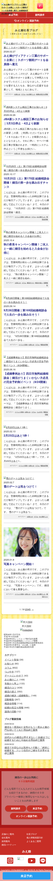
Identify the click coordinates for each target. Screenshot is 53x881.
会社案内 (6, 837)
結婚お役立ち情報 (42, 94)
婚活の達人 (39, 283)
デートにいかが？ (14, 675)
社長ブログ (31, 833)
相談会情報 (44, 345)
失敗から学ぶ (12, 683)
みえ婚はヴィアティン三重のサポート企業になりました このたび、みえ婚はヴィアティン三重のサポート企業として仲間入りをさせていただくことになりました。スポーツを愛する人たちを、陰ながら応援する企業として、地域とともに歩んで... (26, 70)
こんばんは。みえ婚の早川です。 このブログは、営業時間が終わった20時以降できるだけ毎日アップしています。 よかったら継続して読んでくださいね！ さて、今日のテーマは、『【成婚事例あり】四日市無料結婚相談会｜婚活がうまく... (26, 388)
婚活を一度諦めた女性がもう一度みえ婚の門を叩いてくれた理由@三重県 (27, 728)
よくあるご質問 (33, 841)
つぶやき (40, 412)
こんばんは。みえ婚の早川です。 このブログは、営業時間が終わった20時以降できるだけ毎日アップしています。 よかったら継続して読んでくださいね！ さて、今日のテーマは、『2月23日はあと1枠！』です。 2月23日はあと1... (26, 446)
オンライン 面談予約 (27, 20)
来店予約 (37, 808)
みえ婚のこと (30, 94)
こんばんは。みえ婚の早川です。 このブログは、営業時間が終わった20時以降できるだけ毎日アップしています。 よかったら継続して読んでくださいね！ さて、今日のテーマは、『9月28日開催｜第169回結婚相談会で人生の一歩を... (26, 323)
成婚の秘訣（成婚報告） (17, 695)
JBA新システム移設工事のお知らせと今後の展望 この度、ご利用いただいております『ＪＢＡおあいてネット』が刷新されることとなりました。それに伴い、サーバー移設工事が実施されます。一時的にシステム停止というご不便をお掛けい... (26, 131)
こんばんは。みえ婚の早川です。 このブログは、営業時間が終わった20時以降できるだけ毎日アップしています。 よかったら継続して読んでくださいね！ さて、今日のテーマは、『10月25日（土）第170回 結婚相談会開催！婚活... (26, 193)
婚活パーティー (9, 844)
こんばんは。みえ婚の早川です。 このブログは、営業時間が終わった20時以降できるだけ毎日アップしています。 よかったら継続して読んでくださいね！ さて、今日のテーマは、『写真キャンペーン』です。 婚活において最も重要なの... (26, 574)
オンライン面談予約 (26, 816)
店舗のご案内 (8, 833)
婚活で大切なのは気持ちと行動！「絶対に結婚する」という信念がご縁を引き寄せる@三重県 (27, 750)
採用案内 (6, 841)
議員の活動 (10, 711)
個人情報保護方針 (34, 837)
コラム (23, 94)
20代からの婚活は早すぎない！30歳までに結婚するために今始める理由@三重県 (27, 738)
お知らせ (17, 94)
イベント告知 (19, 217)
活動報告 (9, 699)
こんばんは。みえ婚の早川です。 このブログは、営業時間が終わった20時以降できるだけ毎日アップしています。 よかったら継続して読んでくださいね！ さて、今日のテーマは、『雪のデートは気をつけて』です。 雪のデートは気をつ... (26, 497)
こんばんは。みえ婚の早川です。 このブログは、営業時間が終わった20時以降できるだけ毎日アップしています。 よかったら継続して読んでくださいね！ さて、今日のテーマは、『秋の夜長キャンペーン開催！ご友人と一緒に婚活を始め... (26, 259)
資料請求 (39, 14)
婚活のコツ (30, 283)
